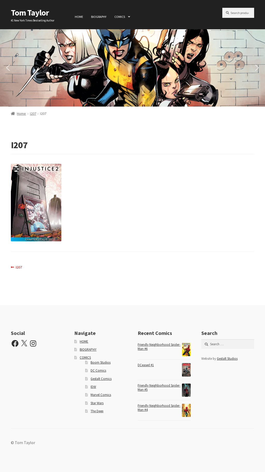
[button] (8, 68)
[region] (132, 68)
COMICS (119, 17)
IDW (93, 387)
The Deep (97, 411)
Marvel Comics (101, 395)
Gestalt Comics (101, 379)
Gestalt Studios (227, 358)
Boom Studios (101, 362)
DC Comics (98, 370)
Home (21, 113)
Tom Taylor (30, 13)
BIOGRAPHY (98, 17)
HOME (79, 17)
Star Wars (97, 403)
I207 (33, 113)
